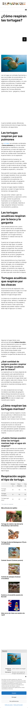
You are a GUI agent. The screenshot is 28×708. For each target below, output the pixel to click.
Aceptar (14, 693)
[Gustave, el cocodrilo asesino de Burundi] (14, 592)
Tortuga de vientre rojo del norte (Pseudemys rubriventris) (12, 524)
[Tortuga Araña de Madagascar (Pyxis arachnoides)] (14, 539)
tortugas (6, 143)
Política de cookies (9, 704)
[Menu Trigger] (24, 39)
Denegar (14, 697)
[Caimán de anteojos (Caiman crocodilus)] (14, 574)
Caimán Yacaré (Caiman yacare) (12, 560)
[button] (26, 676)
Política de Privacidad (18, 704)
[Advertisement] (14, 38)
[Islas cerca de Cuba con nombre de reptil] (14, 610)
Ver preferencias (14, 701)
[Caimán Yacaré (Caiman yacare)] (14, 557)
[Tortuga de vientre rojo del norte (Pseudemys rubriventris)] (14, 521)
